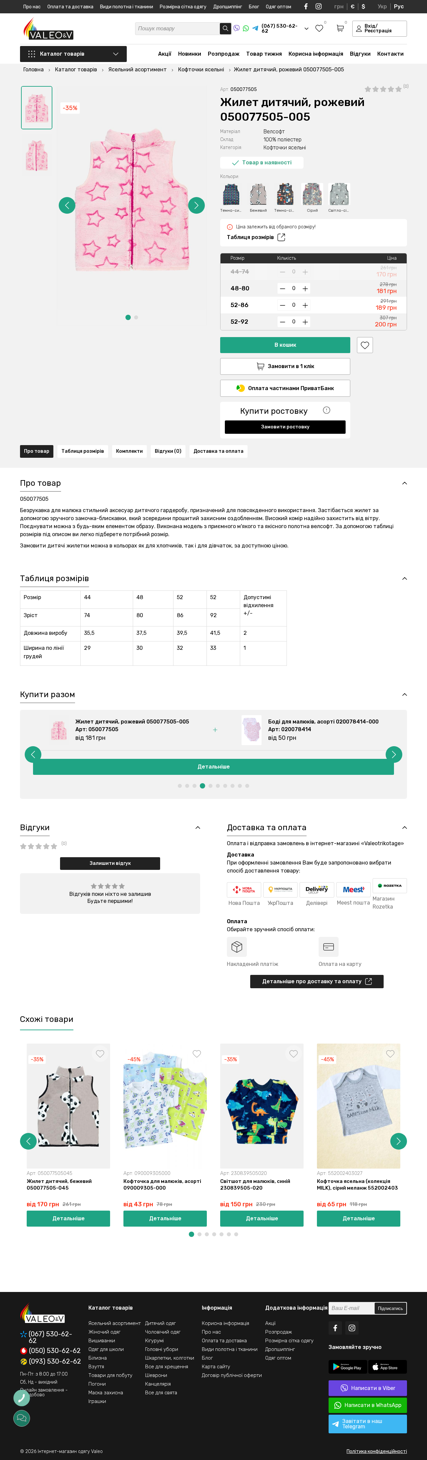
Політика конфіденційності (377, 1451)
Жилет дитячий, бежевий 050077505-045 (59, 1184)
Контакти (390, 54)
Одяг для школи (106, 1349)
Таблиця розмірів (250, 237)
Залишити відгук (110, 863)
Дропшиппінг (227, 7)
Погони (97, 1384)
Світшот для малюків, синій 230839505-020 (255, 1184)
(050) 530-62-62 (55, 1351)
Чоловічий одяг (162, 1332)
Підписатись (390, 1308)
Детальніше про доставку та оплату (312, 981)
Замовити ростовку (285, 427)
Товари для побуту (110, 1375)
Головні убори (161, 1349)
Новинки (189, 54)
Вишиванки (101, 1341)
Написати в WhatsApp (373, 1405)
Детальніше (213, 767)
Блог (254, 7)
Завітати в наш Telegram (362, 1424)
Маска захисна (105, 1393)
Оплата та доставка (70, 7)
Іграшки (97, 1401)
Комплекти (129, 451)
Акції (164, 54)
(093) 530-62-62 (55, 1361)
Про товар (36, 451)
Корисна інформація (316, 54)
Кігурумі (154, 1341)
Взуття (96, 1367)
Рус (399, 6)
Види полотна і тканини (126, 7)
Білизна (97, 1358)
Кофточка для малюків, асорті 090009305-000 (162, 1184)
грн (339, 6)
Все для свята (161, 1393)
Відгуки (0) (168, 451)
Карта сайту (216, 1367)
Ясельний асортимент (114, 1323)
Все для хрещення (166, 1367)
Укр (382, 6)
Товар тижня (264, 54)
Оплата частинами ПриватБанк (291, 388)
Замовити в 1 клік (291, 366)
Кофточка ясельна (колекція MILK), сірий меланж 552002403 (357, 1184)
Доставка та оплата (218, 451)
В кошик (285, 345)
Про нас (32, 7)
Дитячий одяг (160, 1323)
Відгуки (360, 54)
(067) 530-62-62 (50, 1337)
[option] (37, 108)
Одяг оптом (278, 7)
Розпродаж (224, 54)
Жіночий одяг (104, 1332)
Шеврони (156, 1375)
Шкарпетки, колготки (169, 1358)
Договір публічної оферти (232, 1375)
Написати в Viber (373, 1388)
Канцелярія (158, 1384)
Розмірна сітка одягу (183, 7)
